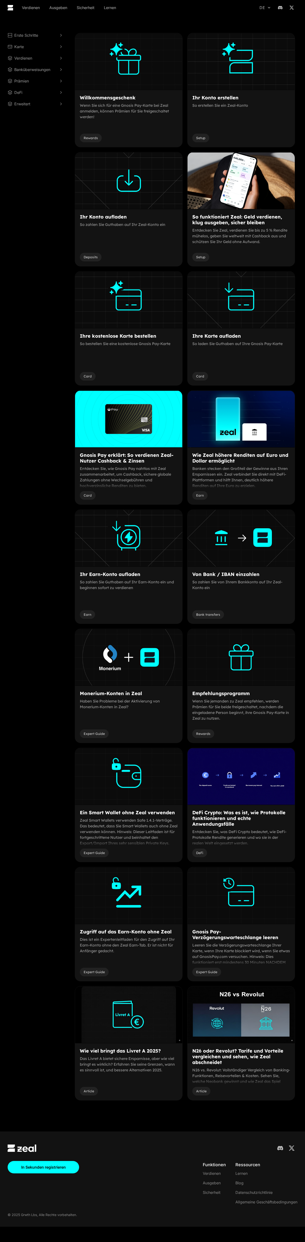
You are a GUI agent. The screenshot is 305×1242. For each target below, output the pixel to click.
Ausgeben (58, 7)
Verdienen (31, 7)
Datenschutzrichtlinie (254, 1192)
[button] (265, 7)
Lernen (110, 7)
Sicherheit (85, 7)
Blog (239, 1183)
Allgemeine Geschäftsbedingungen (266, 1202)
